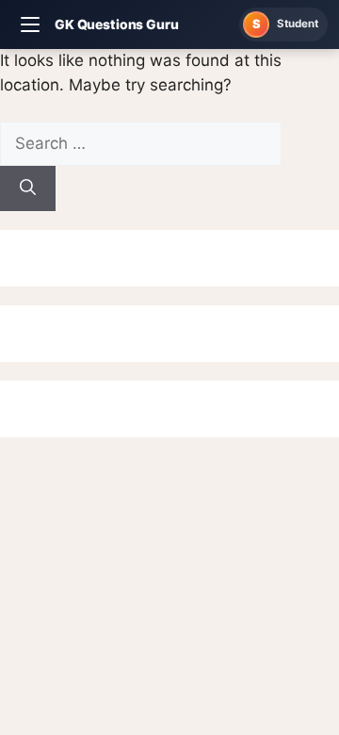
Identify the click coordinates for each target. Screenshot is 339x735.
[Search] (28, 188)
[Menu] (30, 24)
